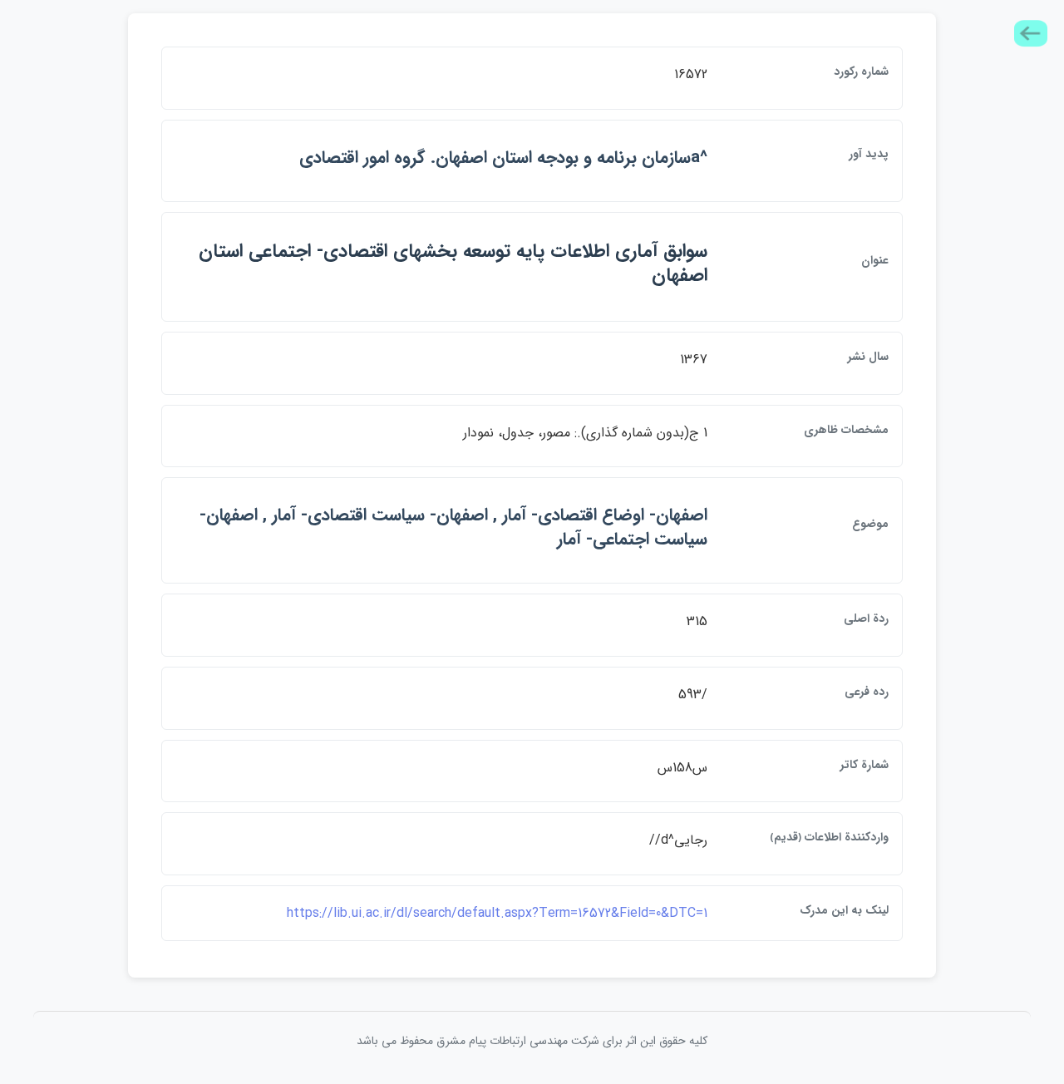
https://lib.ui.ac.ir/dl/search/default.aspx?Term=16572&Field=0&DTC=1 (497, 913)
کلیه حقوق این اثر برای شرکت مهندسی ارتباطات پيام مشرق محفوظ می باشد (532, 1041)
